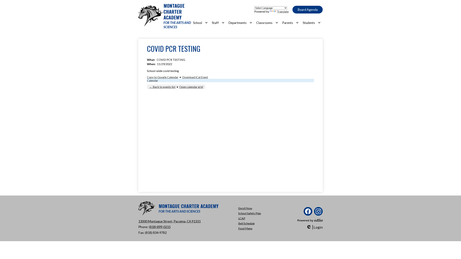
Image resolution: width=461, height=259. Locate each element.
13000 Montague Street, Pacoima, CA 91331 (169, 221)
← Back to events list (162, 86)
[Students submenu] (311, 22)
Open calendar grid (191, 86)
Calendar (152, 80)
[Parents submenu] (290, 22)
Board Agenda (307, 10)
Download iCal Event (195, 77)
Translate (283, 11)
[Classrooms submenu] (267, 22)
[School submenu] (200, 22)
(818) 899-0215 (160, 227)
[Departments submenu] (240, 22)
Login (314, 227)
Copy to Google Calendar (162, 77)
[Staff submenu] (218, 22)
